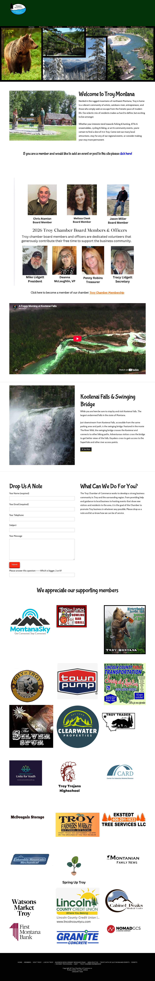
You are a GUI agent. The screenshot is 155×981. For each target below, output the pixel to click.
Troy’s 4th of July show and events (114, 962)
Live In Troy (48, 962)
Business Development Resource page (70, 962)
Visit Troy (37, 962)
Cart (76, 964)
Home (20, 962)
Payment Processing (64, 964)
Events (134, 962)
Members (27, 962)
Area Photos (93, 962)
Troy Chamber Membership (90, 964)
